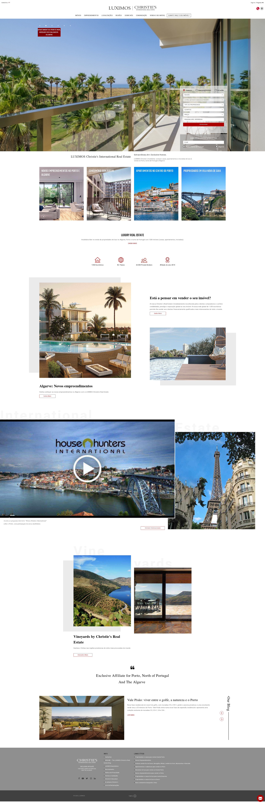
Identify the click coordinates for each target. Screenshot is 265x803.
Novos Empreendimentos (143, 760)
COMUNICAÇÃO (141, 15)
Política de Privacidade (112, 772)
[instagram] (91, 778)
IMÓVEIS (78, 15)
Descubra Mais (83, 655)
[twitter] (87, 778)
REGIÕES (119, 15)
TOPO (131, 796)
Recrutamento (109, 769)
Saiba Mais (47, 396)
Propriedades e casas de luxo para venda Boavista (151, 776)
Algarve (221, 147)
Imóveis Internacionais (153, 528)
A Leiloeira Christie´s (111, 782)
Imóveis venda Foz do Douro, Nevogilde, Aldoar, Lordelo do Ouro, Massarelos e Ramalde (162, 763)
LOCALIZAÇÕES (107, 15)
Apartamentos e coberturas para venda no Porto (150, 766)
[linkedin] (95, 778)
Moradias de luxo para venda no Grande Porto (149, 770)
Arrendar (220, 90)
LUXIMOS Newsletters (112, 766)
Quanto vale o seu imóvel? (179, 15)
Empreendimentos (204, 90)
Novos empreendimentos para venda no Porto (149, 773)
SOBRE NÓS (129, 15)
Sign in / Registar (256, 2)
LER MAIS (130, 719)
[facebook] (79, 778)
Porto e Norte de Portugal (195, 147)
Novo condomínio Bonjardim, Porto (146, 782)
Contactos (108, 757)
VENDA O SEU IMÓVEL (157, 15)
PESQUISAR (204, 124)
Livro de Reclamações (112, 785)
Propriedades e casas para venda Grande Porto (150, 757)
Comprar (189, 90)
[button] (222, 713)
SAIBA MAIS (132, 243)
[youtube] (83, 778)
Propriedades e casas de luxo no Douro (147, 779)
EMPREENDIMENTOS (91, 15)
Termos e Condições (111, 776)
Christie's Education (111, 779)
